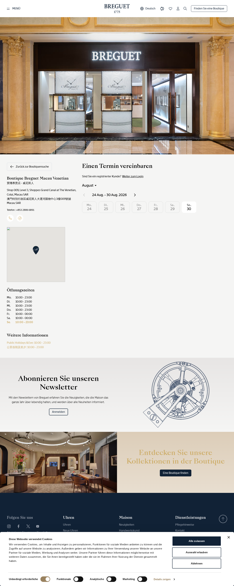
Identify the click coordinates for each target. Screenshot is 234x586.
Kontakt (179, 530)
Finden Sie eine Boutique (209, 8)
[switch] (78, 579)
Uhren (67, 524)
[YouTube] (38, 526)
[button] (36, 250)
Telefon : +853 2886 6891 (20, 209)
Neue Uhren (70, 530)
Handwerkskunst (129, 530)
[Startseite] (117, 8)
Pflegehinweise (184, 524)
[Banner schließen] (228, 537)
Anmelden (58, 412)
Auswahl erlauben (197, 552)
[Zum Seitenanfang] (223, 519)
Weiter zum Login (132, 176)
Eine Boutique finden (175, 473)
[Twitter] (28, 526)
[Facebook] (18, 526)
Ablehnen (196, 563)
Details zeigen (162, 579)
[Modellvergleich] (162, 8)
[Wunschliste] (170, 8)
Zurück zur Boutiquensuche (32, 166)
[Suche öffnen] (185, 8)
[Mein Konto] (178, 8)
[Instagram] (9, 526)
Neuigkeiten (126, 524)
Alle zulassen (197, 541)
